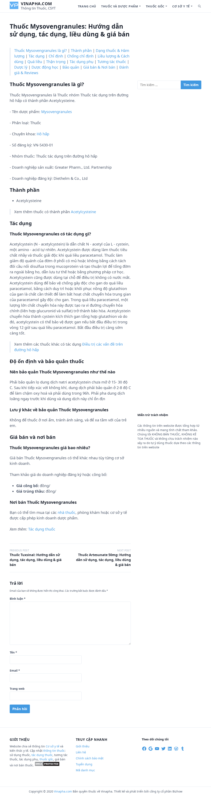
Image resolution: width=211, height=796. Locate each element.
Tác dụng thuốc (41, 529)
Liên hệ (81, 752)
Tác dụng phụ (81, 61)
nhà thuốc (66, 512)
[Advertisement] (169, 48)
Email (15, 670)
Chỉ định (56, 56)
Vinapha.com (36, 3)
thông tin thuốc (54, 751)
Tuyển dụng (84, 764)
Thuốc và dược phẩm (119, 6)
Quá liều (34, 61)
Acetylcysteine (83, 211)
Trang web (17, 689)
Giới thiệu (82, 746)
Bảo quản (70, 67)
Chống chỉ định (80, 56)
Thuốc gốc (155, 6)
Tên (13, 652)
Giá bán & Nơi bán (99, 67)
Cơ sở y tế (181, 6)
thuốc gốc (46, 759)
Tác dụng (37, 56)
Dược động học (45, 67)
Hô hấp (43, 133)
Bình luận (18, 599)
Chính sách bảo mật (89, 758)
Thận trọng (56, 61)
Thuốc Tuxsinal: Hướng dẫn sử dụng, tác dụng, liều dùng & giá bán (36, 560)
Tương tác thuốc (111, 61)
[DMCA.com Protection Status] (47, 765)
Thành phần (81, 50)
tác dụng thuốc (42, 755)
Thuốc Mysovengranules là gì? (40, 50)
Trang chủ (87, 6)
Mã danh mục (85, 770)
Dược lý (20, 67)
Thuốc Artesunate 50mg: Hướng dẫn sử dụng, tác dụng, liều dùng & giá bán (103, 560)
